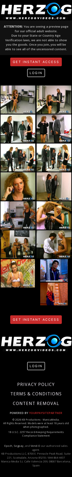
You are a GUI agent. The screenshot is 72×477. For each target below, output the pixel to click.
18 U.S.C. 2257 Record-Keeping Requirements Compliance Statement (36, 433)
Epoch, (8, 446)
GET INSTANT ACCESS (36, 62)
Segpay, (19, 446)
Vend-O (35, 446)
